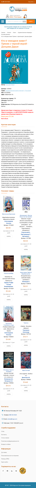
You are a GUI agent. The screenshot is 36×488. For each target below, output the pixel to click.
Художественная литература (25, 32)
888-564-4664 (6, 1)
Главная (3, 32)
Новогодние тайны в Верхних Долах (26, 273)
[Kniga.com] (18, 9)
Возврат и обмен (6, 444)
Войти (11, 17)
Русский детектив (5, 34)
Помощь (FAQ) (5, 459)
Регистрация (17, 17)
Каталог (9, 32)
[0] (27, 15)
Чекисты (26, 323)
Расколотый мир (8, 273)
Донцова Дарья (9, 84)
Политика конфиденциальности (10, 441)
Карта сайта (4, 462)
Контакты (4, 434)
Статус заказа (5, 438)
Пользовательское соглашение (10, 455)
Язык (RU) (31, 1)
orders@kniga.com (12, 419)
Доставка (4, 452)
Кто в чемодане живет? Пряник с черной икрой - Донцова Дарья (16, 36)
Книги (14, 32)
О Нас (2, 431)
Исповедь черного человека (9, 370)
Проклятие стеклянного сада (9, 324)
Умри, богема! (26, 370)
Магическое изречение (8, 214)
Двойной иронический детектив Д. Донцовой (18, 90)
